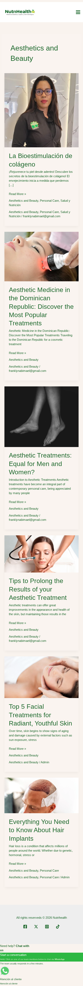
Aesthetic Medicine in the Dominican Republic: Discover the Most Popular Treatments (41, 306)
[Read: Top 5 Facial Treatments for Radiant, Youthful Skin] (41, 677)
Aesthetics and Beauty (23, 200)
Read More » (17, 194)
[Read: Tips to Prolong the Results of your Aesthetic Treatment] (41, 553)
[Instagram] (47, 926)
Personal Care (49, 200)
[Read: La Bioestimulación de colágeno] (41, 110)
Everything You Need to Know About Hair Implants (39, 830)
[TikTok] (57, 926)
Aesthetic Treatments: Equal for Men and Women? (40, 464)
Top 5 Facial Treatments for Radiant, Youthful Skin (40, 715)
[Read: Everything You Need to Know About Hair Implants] (41, 795)
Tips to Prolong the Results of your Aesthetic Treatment (38, 589)
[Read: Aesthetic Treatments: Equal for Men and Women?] (41, 416)
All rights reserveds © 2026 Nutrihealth (41, 917)
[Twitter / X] (36, 926)
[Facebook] (25, 926)
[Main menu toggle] (78, 12)
